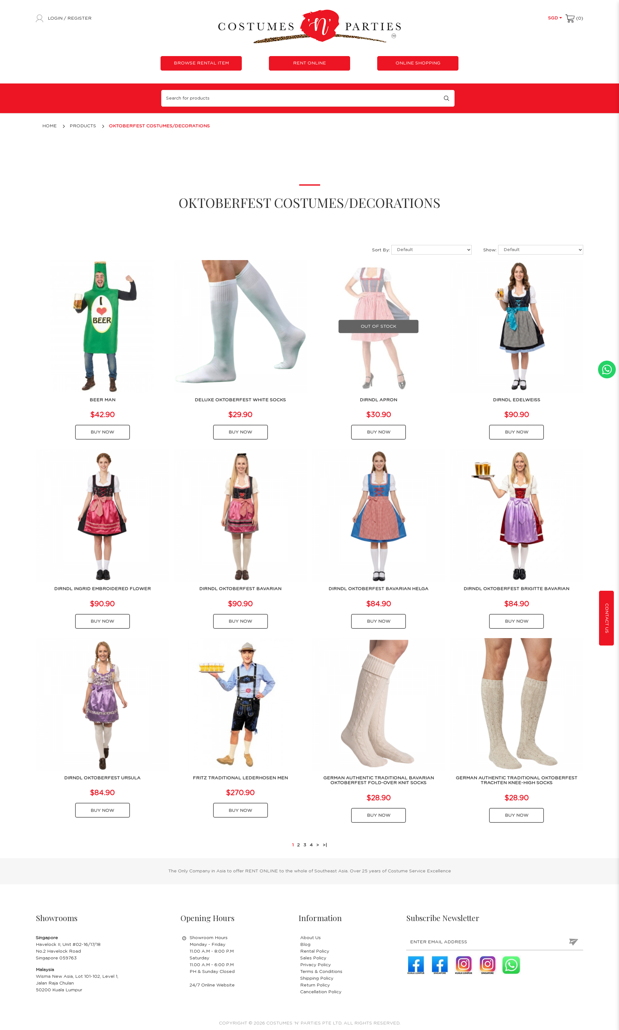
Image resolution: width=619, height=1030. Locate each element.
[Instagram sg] (487, 965)
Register (79, 18)
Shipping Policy (316, 978)
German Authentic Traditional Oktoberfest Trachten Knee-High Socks (516, 780)
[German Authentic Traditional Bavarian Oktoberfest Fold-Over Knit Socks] (378, 704)
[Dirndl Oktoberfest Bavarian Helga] (378, 515)
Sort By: (381, 250)
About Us (310, 938)
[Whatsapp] (511, 965)
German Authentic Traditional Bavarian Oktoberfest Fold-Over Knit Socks (378, 780)
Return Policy (315, 985)
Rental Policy (314, 951)
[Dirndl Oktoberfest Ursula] (102, 704)
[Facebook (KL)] (416, 965)
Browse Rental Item (201, 63)
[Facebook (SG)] (439, 965)
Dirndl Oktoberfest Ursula (102, 778)
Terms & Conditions (321, 971)
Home (49, 126)
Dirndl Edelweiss (516, 400)
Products (83, 126)
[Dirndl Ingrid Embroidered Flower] (102, 515)
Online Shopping (418, 63)
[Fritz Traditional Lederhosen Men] (240, 704)
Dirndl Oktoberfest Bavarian (240, 589)
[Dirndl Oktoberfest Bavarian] (240, 515)
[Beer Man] (102, 326)
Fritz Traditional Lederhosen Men (240, 778)
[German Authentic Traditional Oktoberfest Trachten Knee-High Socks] (516, 704)
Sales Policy (313, 958)
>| (325, 845)
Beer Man (102, 400)
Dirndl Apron (378, 400)
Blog (305, 944)
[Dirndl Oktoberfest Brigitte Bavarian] (516, 515)
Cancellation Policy (320, 992)
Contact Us (606, 618)
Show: (489, 250)
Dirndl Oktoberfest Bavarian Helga (378, 589)
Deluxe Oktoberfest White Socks (240, 400)
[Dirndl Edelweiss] (516, 326)
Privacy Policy (315, 965)
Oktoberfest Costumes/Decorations (159, 126)
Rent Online (309, 63)
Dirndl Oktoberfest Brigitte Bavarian (516, 589)
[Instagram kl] (463, 965)
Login (56, 18)
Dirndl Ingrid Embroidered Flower (102, 589)
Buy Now (102, 432)
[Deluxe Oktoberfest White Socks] (240, 326)
